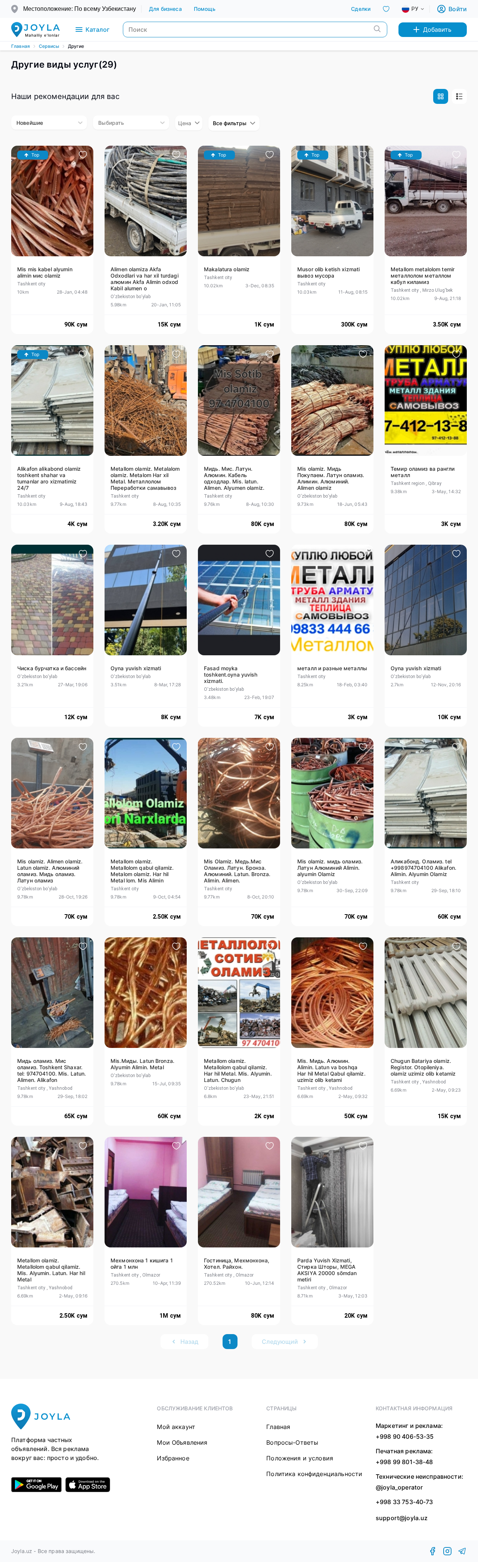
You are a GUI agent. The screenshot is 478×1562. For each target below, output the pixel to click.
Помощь (205, 9)
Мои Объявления (182, 1442)
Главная (20, 46)
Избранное (173, 1458)
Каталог (97, 29)
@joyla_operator (399, 1487)
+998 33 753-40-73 (404, 1502)
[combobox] (419, 9)
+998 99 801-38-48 (404, 1462)
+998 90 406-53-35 (405, 1436)
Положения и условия (299, 1458)
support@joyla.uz (402, 1518)
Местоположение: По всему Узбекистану (79, 9)
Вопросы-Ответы (292, 1442)
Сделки (360, 9)
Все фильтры (229, 123)
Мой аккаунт (176, 1426)
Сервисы (49, 46)
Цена (184, 123)
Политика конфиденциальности (314, 1474)
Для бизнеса (165, 9)
